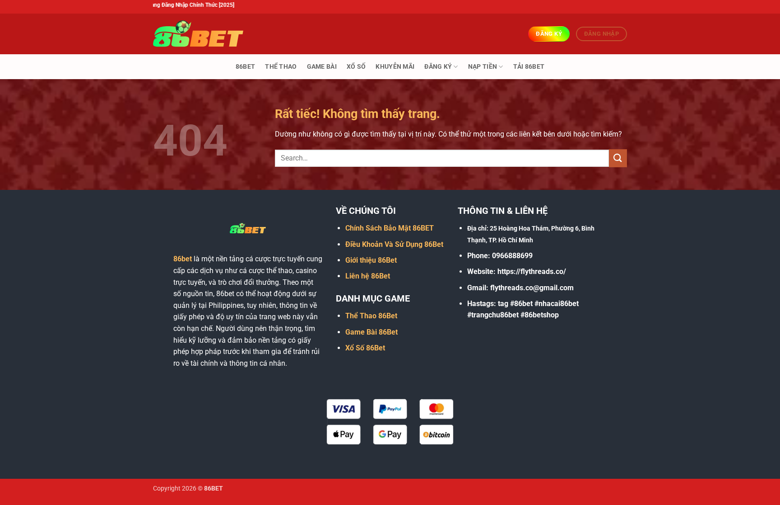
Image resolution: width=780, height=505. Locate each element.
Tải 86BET (529, 67)
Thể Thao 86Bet (371, 315)
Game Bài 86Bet (371, 332)
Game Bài (322, 67)
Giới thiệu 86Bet (371, 260)
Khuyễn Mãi (395, 67)
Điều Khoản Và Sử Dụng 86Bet (394, 244)
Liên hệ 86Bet (367, 276)
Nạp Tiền (482, 67)
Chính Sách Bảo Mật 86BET (389, 228)
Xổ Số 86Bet (365, 348)
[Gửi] (618, 158)
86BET (245, 67)
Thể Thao (281, 67)
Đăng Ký (438, 67)
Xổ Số (356, 67)
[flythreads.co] (198, 34)
